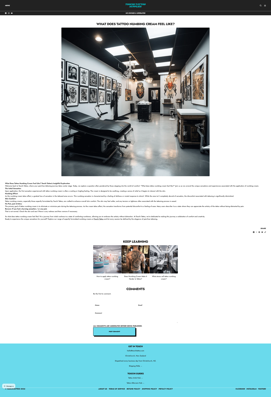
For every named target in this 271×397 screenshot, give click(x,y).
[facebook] (6, 13)
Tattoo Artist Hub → (135, 378)
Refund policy (133, 389)
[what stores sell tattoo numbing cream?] (164, 259)
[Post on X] (256, 232)
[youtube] (12, 13)
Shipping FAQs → (135, 366)
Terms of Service (117, 389)
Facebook (240, 389)
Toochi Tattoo (99, 219)
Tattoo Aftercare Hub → (135, 383)
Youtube (262, 389)
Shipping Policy (149, 389)
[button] (265, 232)
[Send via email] (262, 232)
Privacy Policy (166, 389)
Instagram (251, 389)
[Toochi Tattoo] (135, 5)
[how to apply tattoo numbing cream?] (107, 259)
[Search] (260, 5)
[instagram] (9, 13)
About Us (102, 389)
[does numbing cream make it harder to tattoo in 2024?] (135, 259)
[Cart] (265, 5)
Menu (7, 5)
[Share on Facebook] (254, 232)
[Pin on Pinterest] (259, 232)
